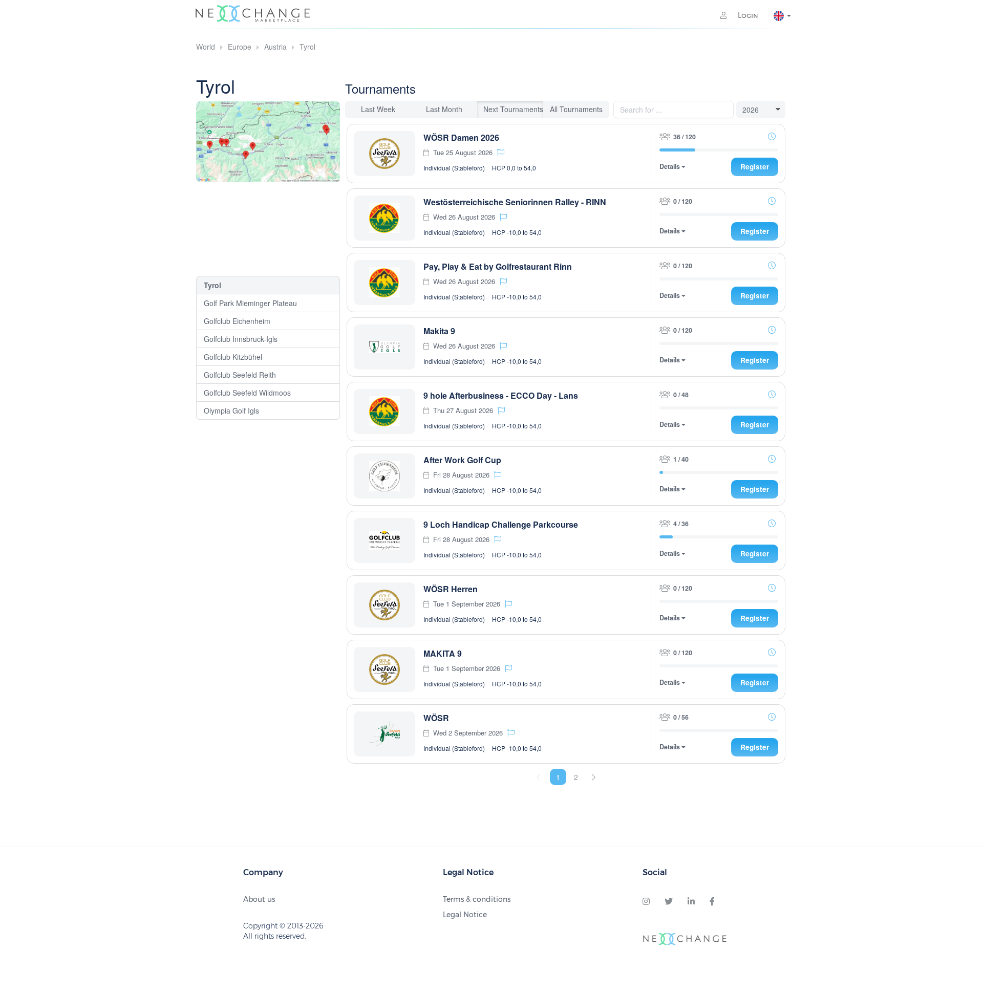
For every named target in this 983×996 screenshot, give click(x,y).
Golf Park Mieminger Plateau (250, 303)
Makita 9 (439, 331)
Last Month (444, 109)
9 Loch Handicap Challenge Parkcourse (500, 524)
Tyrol (307, 46)
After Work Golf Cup (462, 460)
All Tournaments (576, 109)
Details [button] (670, 166)
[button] (500, 152)
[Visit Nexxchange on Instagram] (646, 902)
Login (747, 15)
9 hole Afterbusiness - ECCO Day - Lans (500, 395)
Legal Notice (465, 914)
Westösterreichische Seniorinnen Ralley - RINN (514, 202)
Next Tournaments (513, 109)
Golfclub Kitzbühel (233, 357)
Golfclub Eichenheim (237, 321)
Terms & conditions (476, 899)
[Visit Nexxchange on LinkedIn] (691, 902)
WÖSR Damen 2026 (461, 137)
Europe (239, 46)
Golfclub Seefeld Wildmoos (247, 392)
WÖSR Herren (450, 589)
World (205, 46)
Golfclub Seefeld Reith (240, 375)
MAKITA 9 (442, 653)
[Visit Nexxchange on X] (669, 902)
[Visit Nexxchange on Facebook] (712, 902)
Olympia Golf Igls (231, 410)
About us (259, 899)
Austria (275, 46)
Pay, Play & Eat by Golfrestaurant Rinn (497, 266)
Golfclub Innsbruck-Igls (240, 339)
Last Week (378, 109)
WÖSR (436, 718)
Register (754, 166)
